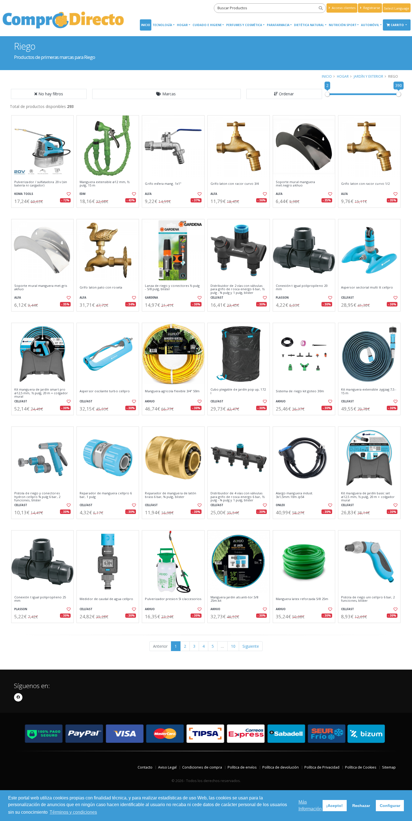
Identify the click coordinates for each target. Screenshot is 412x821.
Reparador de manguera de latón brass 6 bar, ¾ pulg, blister (170, 495)
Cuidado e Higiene (207, 25)
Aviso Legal (167, 767)
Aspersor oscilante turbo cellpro (105, 391)
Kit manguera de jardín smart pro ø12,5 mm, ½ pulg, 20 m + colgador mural (41, 393)
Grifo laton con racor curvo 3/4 (234, 183)
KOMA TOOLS (23, 194)
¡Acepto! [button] (334, 805)
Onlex (280, 505)
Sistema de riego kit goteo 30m (300, 391)
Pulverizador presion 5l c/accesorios (173, 599)
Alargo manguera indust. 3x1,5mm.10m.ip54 (294, 495)
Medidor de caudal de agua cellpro (106, 599)
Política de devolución (280, 767)
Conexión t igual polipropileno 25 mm (40, 599)
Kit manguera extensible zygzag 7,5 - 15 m (368, 391)
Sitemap (389, 767)
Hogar (182, 25)
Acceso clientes (343, 8)
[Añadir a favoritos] (68, 194)
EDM (82, 194)
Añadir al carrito (44, 212)
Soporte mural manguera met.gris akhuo (40, 287)
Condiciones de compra (202, 767)
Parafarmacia (278, 25)
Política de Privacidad (321, 767)
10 (233, 646)
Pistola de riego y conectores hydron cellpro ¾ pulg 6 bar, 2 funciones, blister (37, 497)
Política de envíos (242, 767)
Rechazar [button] (361, 805)
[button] (166, 94)
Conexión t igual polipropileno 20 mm (301, 287)
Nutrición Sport (343, 25)
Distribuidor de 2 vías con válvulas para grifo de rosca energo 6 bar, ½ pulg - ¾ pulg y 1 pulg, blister (237, 289)
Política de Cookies (360, 767)
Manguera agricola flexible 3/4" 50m (172, 391)
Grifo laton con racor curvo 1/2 (365, 183)
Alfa (148, 194)
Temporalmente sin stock (304, 212)
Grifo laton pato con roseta (101, 287)
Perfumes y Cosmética (244, 25)
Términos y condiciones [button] (73, 812)
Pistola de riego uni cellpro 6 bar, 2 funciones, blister (368, 599)
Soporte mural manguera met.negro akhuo (295, 183)
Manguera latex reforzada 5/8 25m (302, 599)
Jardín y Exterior (368, 76)
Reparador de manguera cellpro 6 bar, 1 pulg (106, 495)
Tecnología (162, 25)
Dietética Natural (309, 25)
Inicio (145, 25)
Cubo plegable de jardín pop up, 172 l (238, 391)
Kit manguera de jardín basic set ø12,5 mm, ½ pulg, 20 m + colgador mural (368, 497)
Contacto (145, 767)
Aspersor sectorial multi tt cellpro (367, 287)
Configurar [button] (390, 805)
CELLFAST (216, 297)
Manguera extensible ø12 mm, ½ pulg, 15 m (104, 183)
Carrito (398, 25)
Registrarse (371, 8)
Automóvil (370, 25)
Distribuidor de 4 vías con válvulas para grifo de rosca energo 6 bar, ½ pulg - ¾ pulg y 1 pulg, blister (237, 497)
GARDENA (151, 297)
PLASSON (282, 297)
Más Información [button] (310, 805)
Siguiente (250, 646)
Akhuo (150, 401)
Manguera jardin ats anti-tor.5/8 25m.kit (234, 599)
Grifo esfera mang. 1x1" (163, 183)
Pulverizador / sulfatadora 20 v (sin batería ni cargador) (40, 183)
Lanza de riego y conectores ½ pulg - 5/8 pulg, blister (172, 287)
